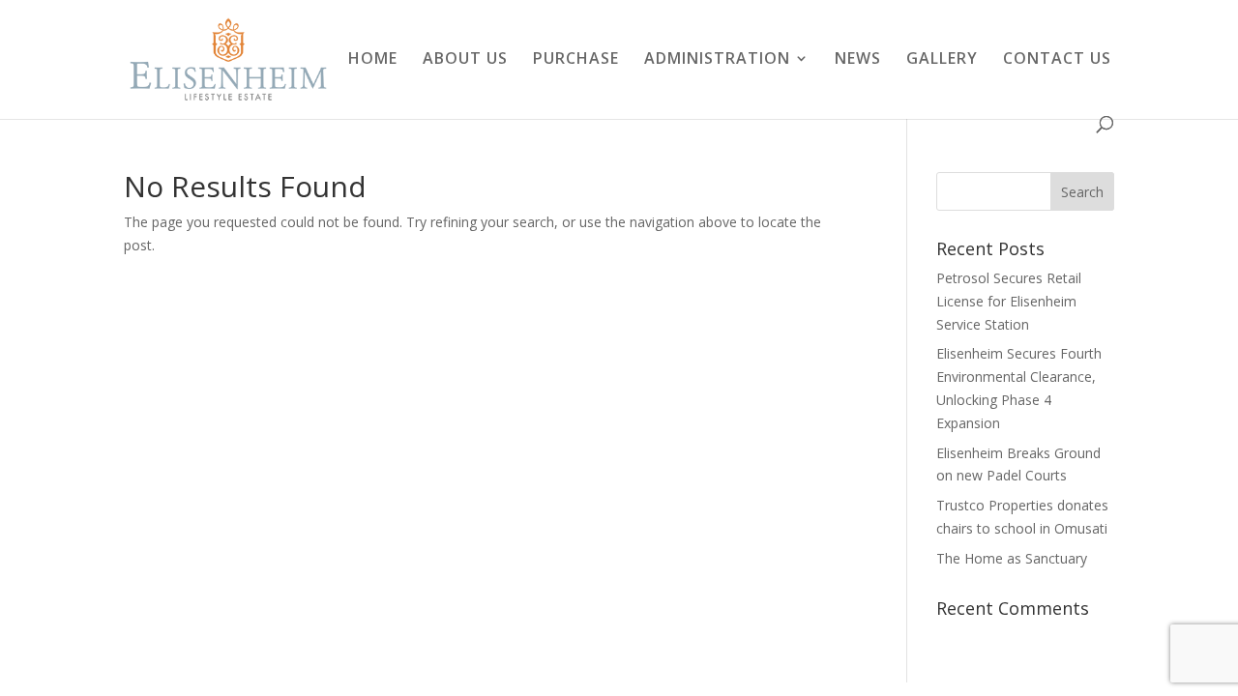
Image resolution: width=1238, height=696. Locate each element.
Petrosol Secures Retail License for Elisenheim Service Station (1008, 301)
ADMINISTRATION (717, 60)
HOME (373, 60)
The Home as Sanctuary (1011, 558)
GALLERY (942, 60)
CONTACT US (1057, 60)
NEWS (858, 60)
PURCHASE (576, 60)
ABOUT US (465, 60)
